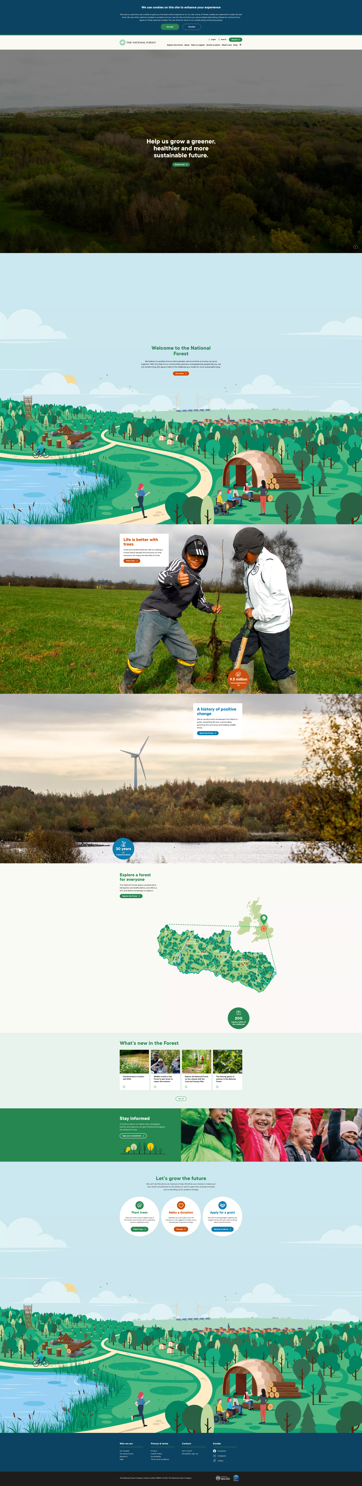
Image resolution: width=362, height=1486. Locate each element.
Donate (234, 40)
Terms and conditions (160, 1459)
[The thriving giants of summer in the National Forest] (227, 1070)
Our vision (180, 373)
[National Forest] (138, 42)
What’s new (227, 45)
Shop (235, 45)
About (186, 45)
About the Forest (206, 733)
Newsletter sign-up (190, 1454)
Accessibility (156, 1456)
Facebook (222, 1451)
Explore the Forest (175, 45)
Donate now (180, 164)
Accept (170, 27)
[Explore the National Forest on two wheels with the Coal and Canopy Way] (196, 1070)
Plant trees (130, 561)
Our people (124, 1451)
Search (223, 39)
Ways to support (198, 45)
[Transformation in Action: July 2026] (134, 1070)
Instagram (222, 1456)
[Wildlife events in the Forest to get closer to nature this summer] (165, 1070)
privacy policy (216, 20)
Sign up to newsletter (131, 1136)
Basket (240, 45)
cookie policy (200, 20)
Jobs (121, 1459)
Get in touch (187, 1451)
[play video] (355, 247)
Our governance (126, 1454)
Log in (213, 39)
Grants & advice (213, 45)
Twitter (221, 1461)
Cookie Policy (156, 1454)
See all (181, 1099)
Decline (191, 27)
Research (124, 1456)
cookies (150, 17)
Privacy (154, 1451)
